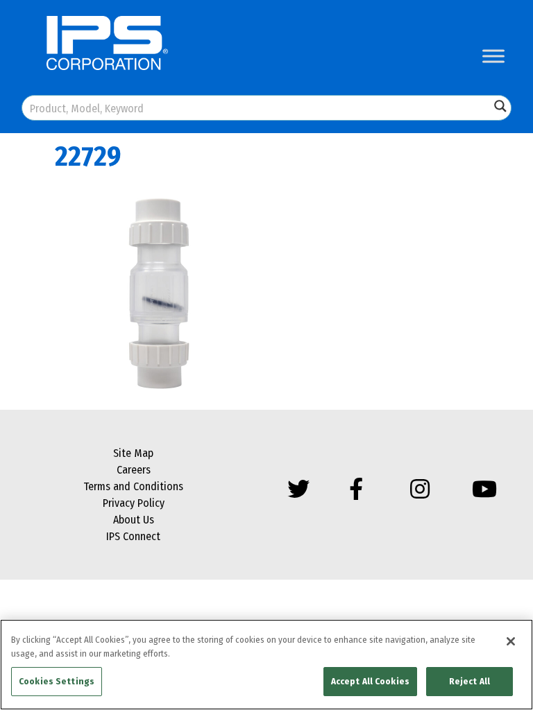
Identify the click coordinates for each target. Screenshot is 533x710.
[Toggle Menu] (493, 55)
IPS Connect (133, 536)
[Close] (511, 641)
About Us (133, 519)
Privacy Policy (133, 503)
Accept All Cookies (370, 681)
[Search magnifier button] (500, 106)
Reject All (469, 681)
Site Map (133, 453)
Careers (134, 469)
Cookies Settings (56, 681)
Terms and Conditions (133, 486)
